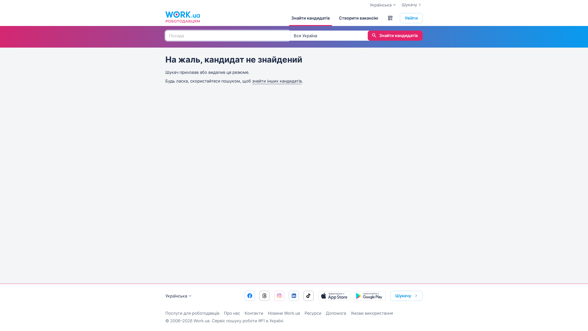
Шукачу (409, 4)
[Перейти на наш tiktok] (308, 296)
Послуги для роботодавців (192, 313)
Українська (176, 296)
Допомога (336, 313)
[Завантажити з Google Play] (370, 296)
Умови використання (372, 313)
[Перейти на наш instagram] (279, 296)
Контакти (254, 313)
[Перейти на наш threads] (264, 296)
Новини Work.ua (284, 313)
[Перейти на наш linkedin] (294, 296)
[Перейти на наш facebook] (250, 296)
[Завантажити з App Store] (334, 296)
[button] (390, 18)
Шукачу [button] (403, 295)
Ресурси (313, 313)
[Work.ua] (182, 17)
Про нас (232, 313)
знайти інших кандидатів (277, 81)
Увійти (411, 18)
